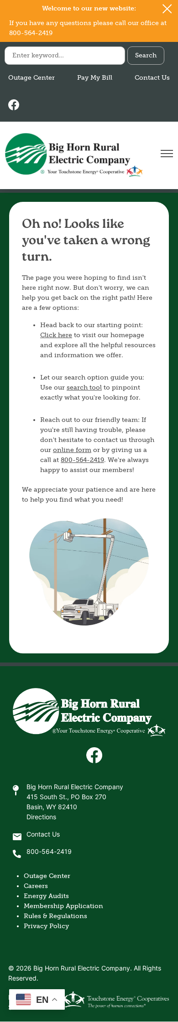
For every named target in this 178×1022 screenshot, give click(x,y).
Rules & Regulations (55, 916)
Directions (41, 817)
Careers (36, 886)
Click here (56, 335)
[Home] (73, 155)
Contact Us (152, 78)
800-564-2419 (82, 460)
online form (72, 450)
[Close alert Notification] (167, 9)
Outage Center (31, 78)
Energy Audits (46, 896)
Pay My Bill (94, 78)
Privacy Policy (46, 926)
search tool (84, 387)
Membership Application (63, 906)
